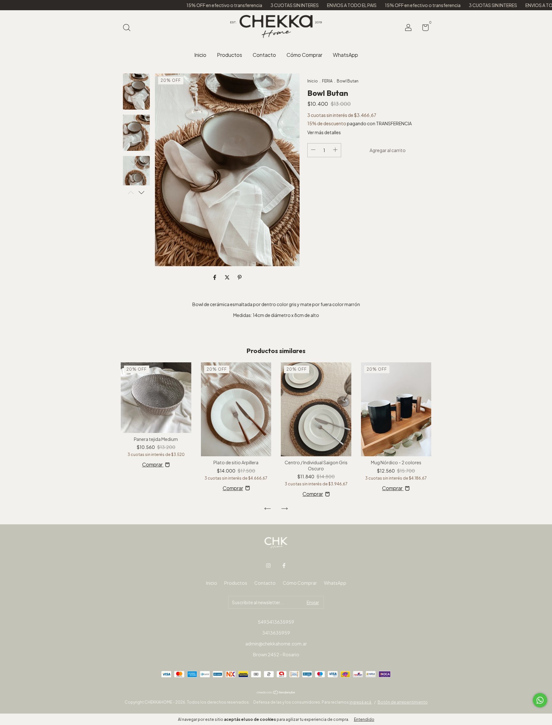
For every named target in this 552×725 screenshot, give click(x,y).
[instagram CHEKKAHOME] (268, 565)
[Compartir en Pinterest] (239, 277)
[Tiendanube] (276, 692)
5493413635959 (276, 622)
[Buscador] (129, 28)
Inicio (200, 54)
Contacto (264, 54)
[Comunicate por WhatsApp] (540, 700)
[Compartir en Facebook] (215, 277)
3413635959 (276, 633)
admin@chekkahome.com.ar (276, 643)
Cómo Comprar (304, 54)
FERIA (327, 81)
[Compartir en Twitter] (228, 277)
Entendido (364, 719)
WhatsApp (345, 54)
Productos (229, 54)
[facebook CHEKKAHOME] (284, 565)
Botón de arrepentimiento (403, 702)
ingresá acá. (360, 702)
